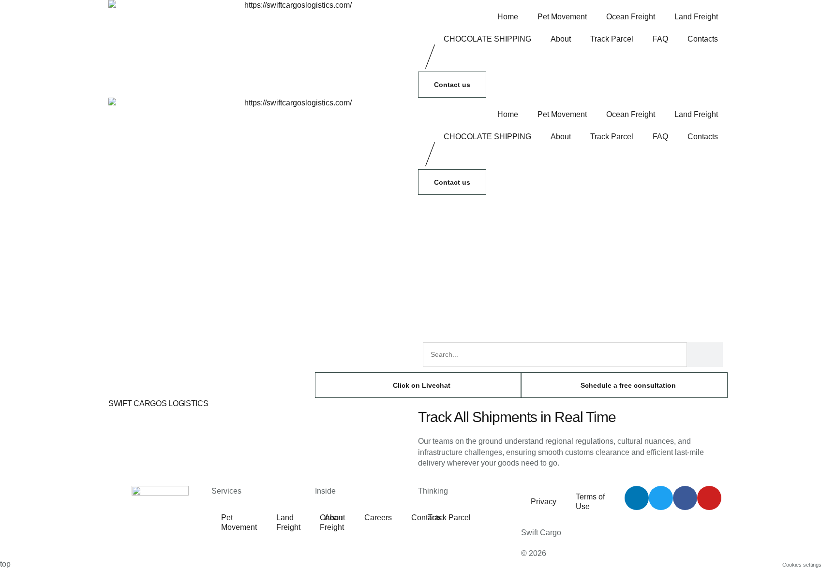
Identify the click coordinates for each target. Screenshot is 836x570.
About (561, 39)
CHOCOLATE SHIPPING (487, 39)
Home (507, 17)
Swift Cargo (541, 532)
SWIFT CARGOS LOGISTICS (158, 403)
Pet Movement (562, 17)
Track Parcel (611, 39)
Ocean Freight (630, 17)
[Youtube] (709, 498)
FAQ (660, 39)
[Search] (705, 354)
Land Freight (696, 17)
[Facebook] (685, 498)
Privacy (543, 501)
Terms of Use (590, 502)
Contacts (702, 39)
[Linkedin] (637, 498)
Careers (378, 517)
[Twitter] (661, 498)
